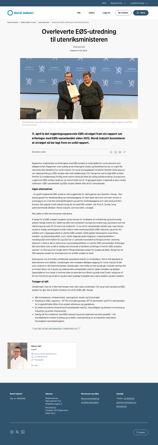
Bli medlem (123, 13)
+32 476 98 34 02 (40, 357)
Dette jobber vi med (28, 22)
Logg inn (106, 13)
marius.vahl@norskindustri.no (45, 354)
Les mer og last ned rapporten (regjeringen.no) (56, 328)
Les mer (34, 365)
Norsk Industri (12, 22)
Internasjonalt (43, 22)
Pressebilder (39, 360)
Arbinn (92, 13)
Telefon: (125, 398)
